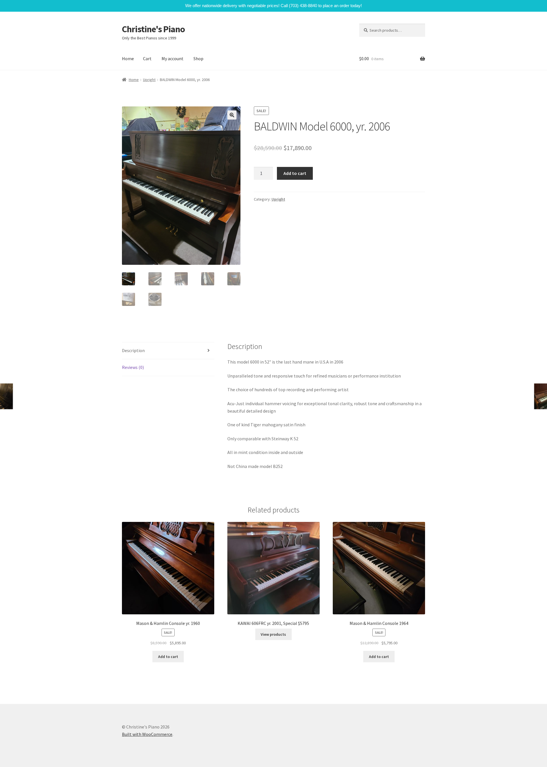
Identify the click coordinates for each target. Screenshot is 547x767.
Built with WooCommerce (147, 734)
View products (273, 634)
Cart (147, 58)
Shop (198, 58)
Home (128, 58)
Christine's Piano (153, 29)
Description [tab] (133, 350)
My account (172, 58)
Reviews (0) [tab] (133, 367)
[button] (231, 115)
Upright (149, 79)
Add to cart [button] (168, 656)
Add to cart (294, 173)
